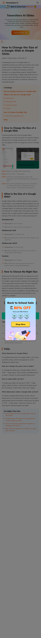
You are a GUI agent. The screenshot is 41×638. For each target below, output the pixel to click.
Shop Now (20, 324)
